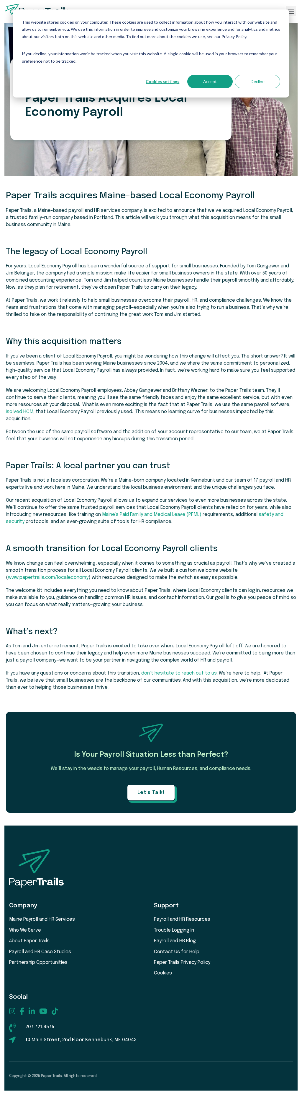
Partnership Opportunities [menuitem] (38, 962)
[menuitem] (12, 1011)
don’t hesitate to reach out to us (179, 673)
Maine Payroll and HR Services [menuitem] (42, 919)
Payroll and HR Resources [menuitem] (182, 919)
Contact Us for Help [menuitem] (176, 951)
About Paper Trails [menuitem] (29, 940)
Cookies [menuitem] (163, 973)
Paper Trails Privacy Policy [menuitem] (182, 962)
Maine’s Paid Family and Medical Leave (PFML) (151, 514)
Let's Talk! (151, 792)
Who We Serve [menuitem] (25, 930)
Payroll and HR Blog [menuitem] (175, 940)
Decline (258, 81)
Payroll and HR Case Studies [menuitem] (40, 951)
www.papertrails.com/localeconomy (48, 577)
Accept (210, 81)
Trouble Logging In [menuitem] (174, 930)
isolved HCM (19, 411)
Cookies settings (162, 81)
